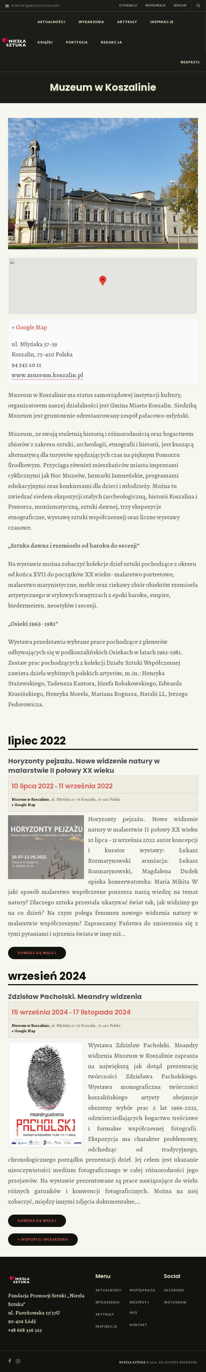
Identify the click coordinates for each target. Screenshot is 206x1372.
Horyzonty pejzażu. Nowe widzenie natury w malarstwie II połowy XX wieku (84, 765)
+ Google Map (29, 327)
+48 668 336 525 (25, 1330)
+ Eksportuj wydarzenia (43, 1239)
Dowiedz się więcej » (38, 953)
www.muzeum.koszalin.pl (47, 375)
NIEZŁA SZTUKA (132, 1362)
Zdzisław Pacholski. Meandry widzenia (75, 996)
